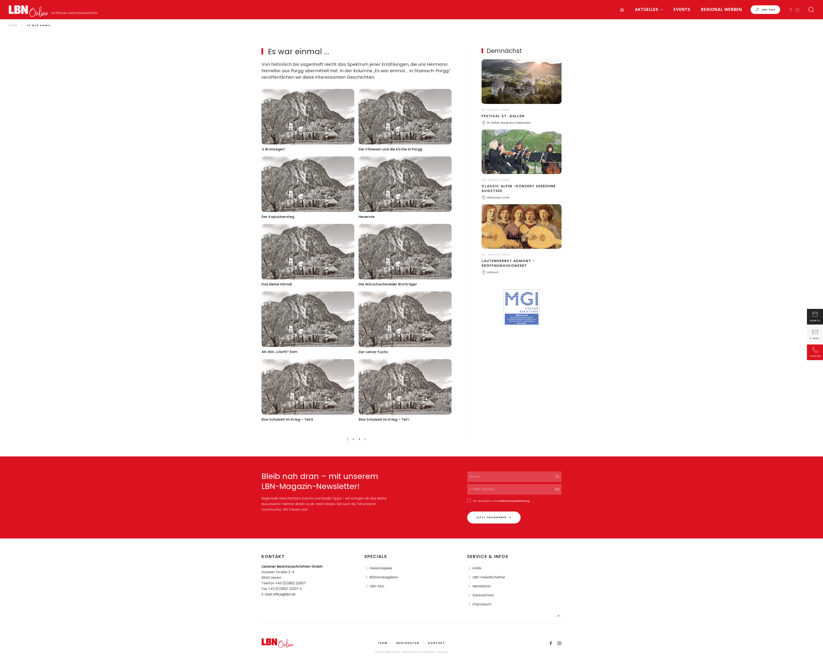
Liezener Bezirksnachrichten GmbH (291, 566)
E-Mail (815, 338)
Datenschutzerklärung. (514, 501)
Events (682, 9)
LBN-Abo (768, 9)
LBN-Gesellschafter (488, 577)
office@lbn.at (284, 594)
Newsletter (481, 586)
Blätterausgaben (383, 577)
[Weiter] (365, 439)
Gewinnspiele (380, 568)
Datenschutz (483, 595)
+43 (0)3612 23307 (290, 583)
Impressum (481, 604)
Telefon (815, 356)
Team (382, 643)
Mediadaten (407, 643)
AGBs (476, 568)
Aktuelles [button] (646, 9)
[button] (811, 9)
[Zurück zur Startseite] (53, 9)
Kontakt (436, 643)
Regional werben (721, 9)
